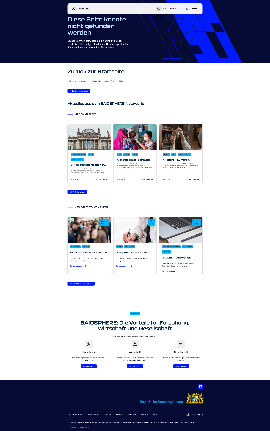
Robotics (86, 247)
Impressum (144, 414)
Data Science (75, 247)
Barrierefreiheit (94, 414)
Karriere (119, 414)
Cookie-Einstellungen (76, 414)
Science (166, 154)
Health (126, 154)
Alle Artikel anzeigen (77, 192)
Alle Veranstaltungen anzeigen (81, 284)
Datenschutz (131, 414)
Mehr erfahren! (88, 366)
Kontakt (156, 414)
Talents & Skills (77, 159)
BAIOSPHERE (135, 313)
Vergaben (108, 414)
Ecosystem (166, 251)
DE (187, 9)
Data (119, 154)
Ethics (91, 154)
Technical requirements (171, 247)
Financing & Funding (79, 154)
